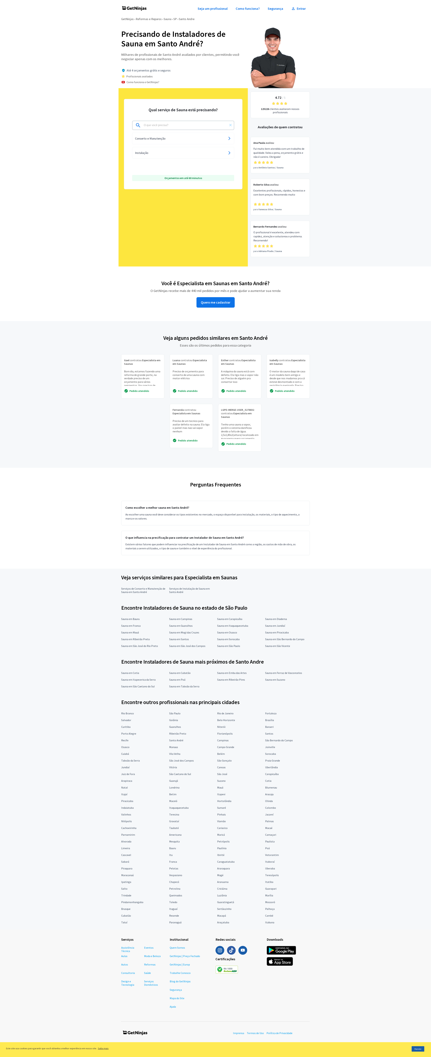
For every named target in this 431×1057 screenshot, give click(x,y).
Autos (124, 964)
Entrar (301, 8)
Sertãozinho (224, 909)
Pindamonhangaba (132, 902)
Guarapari (270, 888)
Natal (124, 787)
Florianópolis (225, 733)
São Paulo (174, 713)
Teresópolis (272, 875)
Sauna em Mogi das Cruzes (184, 632)
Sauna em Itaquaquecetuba (232, 625)
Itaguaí (173, 909)
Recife (124, 740)
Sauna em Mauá (130, 632)
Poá (267, 848)
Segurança (275, 8)
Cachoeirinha (128, 828)
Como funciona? (248, 8)
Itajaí (124, 794)
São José (222, 774)
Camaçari (270, 834)
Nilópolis (126, 821)
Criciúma (222, 888)
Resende (174, 915)
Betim (172, 794)
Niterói (221, 726)
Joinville (270, 747)
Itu (171, 855)
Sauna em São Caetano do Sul (138, 686)
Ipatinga (126, 882)
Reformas (150, 964)
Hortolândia (224, 801)
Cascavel (126, 855)
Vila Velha (174, 753)
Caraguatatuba (226, 861)
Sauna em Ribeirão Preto (135, 639)
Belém (221, 753)
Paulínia (221, 848)
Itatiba (269, 882)
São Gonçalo (224, 760)
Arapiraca (126, 780)
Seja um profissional (213, 8)
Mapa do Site (177, 998)
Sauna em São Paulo (228, 646)
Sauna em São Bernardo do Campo (284, 639)
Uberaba (270, 868)
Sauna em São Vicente (277, 646)
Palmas (269, 821)
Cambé (269, 915)
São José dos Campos (181, 760)
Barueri (269, 726)
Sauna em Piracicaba (277, 632)
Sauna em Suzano (275, 679)
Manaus (173, 747)
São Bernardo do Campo (279, 740)
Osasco (125, 747)
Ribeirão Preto (177, 733)
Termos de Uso (255, 1033)
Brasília (269, 720)
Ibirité (220, 855)
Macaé (268, 828)
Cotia (268, 780)
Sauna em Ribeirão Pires (231, 679)
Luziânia (222, 895)
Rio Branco (127, 713)
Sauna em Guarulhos (181, 625)
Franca (173, 861)
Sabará (125, 861)
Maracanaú (127, 875)
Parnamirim (128, 834)
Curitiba (125, 726)
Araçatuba (223, 922)
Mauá (220, 787)
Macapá (221, 915)
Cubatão (126, 915)
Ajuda (173, 1006)
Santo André (176, 740)
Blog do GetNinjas (180, 981)
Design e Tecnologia (127, 983)
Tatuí (124, 922)
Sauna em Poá (177, 679)
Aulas (124, 956)
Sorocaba (270, 753)
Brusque (125, 909)
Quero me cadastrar (215, 302)
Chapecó (174, 882)
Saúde (147, 973)
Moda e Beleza (152, 956)
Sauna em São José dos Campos (187, 646)
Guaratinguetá (225, 902)
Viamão (221, 821)
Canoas (221, 767)
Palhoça (270, 909)
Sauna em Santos (179, 639)
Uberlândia (271, 767)
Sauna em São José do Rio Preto (139, 646)
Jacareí (269, 814)
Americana (175, 834)
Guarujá (173, 780)
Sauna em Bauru (130, 619)
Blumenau (271, 787)
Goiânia (173, 720)
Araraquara (223, 868)
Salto (124, 888)
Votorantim (272, 855)
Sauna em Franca (131, 625)
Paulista (270, 841)
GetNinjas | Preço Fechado (185, 956)
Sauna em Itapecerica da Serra (138, 679)
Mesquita (174, 841)
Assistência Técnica (127, 949)
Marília (269, 895)
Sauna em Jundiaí (275, 625)
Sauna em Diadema (276, 619)
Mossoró (270, 902)
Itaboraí (270, 861)
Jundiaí (125, 767)
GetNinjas (127, 19)
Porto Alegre (128, 733)
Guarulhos (175, 726)
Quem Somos (177, 947)
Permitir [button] (418, 1049)
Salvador (126, 720)
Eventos (149, 947)
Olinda (269, 801)
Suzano (221, 780)
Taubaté (174, 828)
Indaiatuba (127, 807)
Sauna (167, 19)
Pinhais (221, 814)
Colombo (270, 807)
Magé (220, 875)
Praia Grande (272, 760)
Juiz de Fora (128, 774)
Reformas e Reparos (149, 19)
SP (175, 19)
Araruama (222, 882)
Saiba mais (103, 1048)
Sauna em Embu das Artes (232, 673)
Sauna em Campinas (180, 619)
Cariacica (222, 828)
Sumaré (221, 807)
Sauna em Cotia (130, 673)
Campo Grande (225, 747)
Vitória (173, 767)
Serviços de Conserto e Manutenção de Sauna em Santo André (143, 590)
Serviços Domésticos (151, 983)
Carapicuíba (272, 774)
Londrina (174, 787)
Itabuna (269, 922)
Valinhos (126, 814)
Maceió (173, 801)
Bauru (172, 848)
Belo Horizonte (226, 720)
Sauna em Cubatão (180, 673)
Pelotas (173, 868)
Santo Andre (186, 19)
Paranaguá (175, 922)
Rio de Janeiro (225, 713)
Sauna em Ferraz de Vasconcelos (283, 673)
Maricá (221, 834)
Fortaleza (270, 713)
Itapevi (221, 794)
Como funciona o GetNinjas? (143, 82)
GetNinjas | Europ (180, 964)
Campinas (223, 740)
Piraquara (126, 868)
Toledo (173, 902)
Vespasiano (175, 875)
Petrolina (174, 888)
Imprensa (238, 1033)
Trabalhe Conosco (180, 973)
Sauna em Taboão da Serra (184, 686)
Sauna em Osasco (227, 632)
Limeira (125, 848)
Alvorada (126, 841)
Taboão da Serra (130, 760)
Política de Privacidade (279, 1033)
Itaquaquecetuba (179, 807)
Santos (269, 733)
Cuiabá (125, 753)
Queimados (175, 895)
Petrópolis (223, 841)
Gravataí (174, 821)
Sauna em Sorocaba (228, 639)
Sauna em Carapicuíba (229, 619)
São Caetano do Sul (180, 774)
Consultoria (128, 973)
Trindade (126, 895)
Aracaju (269, 794)
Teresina (174, 814)
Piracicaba (127, 801)
